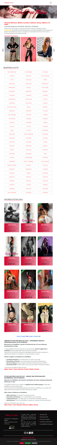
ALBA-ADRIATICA (12, 71)
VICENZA (28, 192)
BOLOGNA (45, 87)
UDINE (28, 184)
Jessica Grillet (45, 291)
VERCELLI (28, 188)
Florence (25, 404)
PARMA (45, 145)
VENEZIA (11, 188)
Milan (6, 404)
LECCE (12, 126)
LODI (12, 130)
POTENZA (45, 157)
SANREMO (28, 169)
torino (28, 293)
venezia (12, 260)
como (45, 260)
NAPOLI (12, 141)
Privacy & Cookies (44, 419)
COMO (45, 99)
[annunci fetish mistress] (11, 415)
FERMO (45, 107)
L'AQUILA (11, 122)
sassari (45, 326)
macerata (28, 326)
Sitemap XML (43, 414)
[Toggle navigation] (51, 2)
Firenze (26, 369)
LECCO (28, 126)
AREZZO (28, 75)
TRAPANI (12, 180)
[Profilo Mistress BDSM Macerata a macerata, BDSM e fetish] (28, 313)
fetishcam (12, 226)
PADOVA (11, 145)
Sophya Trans (12, 324)
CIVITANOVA (28, 99)
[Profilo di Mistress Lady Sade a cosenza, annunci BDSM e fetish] (28, 49)
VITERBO (45, 192)
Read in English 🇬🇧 (22, 336)
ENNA (28, 107)
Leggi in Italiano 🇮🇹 (34, 336)
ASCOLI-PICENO (45, 75)
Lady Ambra (28, 224)
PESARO (45, 149)
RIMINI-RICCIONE (11, 165)
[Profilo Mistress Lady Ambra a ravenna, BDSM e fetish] (28, 213)
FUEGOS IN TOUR (12, 291)
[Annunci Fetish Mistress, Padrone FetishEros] (28, 12)
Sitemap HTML (44, 417)
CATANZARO (11, 99)
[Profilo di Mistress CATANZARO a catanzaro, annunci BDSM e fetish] (44, 49)
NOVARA (28, 141)
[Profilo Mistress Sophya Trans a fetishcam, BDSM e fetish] (11, 313)
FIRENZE (28, 110)
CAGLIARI (11, 95)
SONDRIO (45, 173)
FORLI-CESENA (12, 114)
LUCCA (28, 130)
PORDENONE (28, 157)
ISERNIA (45, 118)
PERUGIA (28, 149)
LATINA (45, 122)
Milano (6, 369)
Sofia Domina (12, 224)
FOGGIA (45, 110)
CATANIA (45, 95)
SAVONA (11, 173)
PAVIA (12, 149)
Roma (11, 369)
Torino (15, 369)
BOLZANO (12, 91)
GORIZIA (45, 114)
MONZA (45, 138)
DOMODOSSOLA (11, 107)
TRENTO (28, 180)
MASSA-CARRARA (28, 134)
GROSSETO (12, 118)
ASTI (11, 79)
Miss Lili (28, 291)
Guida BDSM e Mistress (46, 424)
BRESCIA (28, 91)
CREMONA (28, 103)
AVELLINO (28, 79)
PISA (45, 153)
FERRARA (12, 110)
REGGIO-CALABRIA (28, 161)
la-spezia (12, 293)
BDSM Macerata (28, 324)
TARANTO (12, 176)
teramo (28, 260)
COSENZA (12, 103)
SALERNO (12, 169)
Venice (36, 404)
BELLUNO (28, 83)
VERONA (45, 188)
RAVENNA (12, 161)
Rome (10, 404)
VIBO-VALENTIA (12, 192)
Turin (14, 404)
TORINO (45, 176)
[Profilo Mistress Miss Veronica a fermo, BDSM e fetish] (45, 213)
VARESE (45, 184)
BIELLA (28, 87)
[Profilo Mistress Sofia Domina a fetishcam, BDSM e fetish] (11, 213)
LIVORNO (45, 126)
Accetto (21, 443)
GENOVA (28, 114)
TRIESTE (12, 184)
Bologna (20, 369)
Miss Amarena (45, 258)
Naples (31, 404)
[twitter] (27, 433)
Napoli (31, 369)
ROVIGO (45, 165)
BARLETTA (12, 83)
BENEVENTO (45, 83)
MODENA (28, 138)
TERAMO (28, 176)
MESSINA (45, 134)
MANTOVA (12, 134)
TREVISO (45, 180)
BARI (45, 79)
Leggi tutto (34, 443)
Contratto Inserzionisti (46, 421)
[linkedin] (32, 433)
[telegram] (30, 433)
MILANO (12, 138)
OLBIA (45, 141)
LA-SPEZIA (28, 122)
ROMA (28, 165)
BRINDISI (45, 91)
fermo (45, 226)
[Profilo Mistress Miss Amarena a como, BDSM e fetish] (45, 246)
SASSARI (45, 169)
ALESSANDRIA (28, 71)
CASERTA (28, 95)
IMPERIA (28, 118)
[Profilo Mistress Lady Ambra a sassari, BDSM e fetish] (45, 313)
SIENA (28, 173)
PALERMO (28, 145)
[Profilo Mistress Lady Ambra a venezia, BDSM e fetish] (11, 246)
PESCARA (12, 153)
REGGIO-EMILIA (45, 161)
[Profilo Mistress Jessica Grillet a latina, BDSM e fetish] (45, 280)
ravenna (28, 226)
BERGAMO (12, 87)
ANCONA (45, 71)
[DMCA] (11, 426)
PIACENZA (28, 153)
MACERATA (45, 130)
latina (45, 293)
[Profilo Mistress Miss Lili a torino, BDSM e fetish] (28, 280)
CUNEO (45, 103)
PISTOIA (12, 157)
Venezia (36, 369)
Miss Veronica (45, 224)
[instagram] (25, 433)
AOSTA (12, 75)
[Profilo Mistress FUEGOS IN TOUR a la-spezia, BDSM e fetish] (11, 280)
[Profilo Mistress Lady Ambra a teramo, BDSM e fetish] (28, 246)
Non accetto (27, 443)
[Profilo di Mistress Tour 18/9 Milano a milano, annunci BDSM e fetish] (12, 49)
